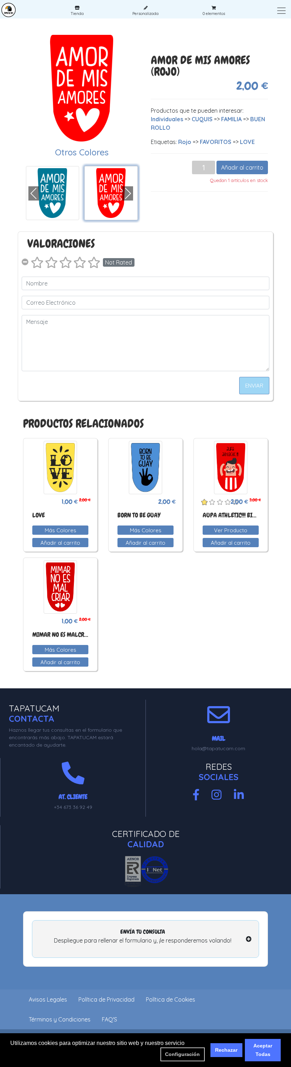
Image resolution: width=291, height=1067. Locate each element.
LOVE (247, 141)
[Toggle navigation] (281, 10)
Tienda (77, 13)
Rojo (184, 141)
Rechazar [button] (226, 1050)
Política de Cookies (170, 999)
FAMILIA (231, 119)
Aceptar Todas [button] (262, 1050)
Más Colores (60, 530)
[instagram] (216, 795)
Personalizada (145, 13)
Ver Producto (230, 530)
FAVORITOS (215, 141)
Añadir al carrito (242, 167)
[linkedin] (238, 795)
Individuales (167, 119)
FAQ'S (109, 1019)
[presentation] (33, 193)
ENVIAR (254, 385)
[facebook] (196, 795)
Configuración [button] (182, 1054)
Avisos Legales (48, 999)
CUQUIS (202, 119)
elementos (214, 13)
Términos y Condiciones (59, 1019)
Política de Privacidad (106, 999)
